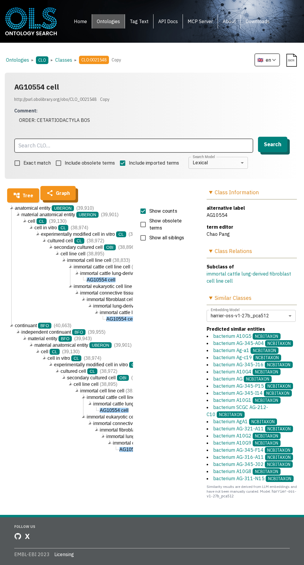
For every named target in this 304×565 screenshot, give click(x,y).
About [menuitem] (229, 21)
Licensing (64, 554)
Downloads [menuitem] (258, 21)
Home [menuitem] (80, 21)
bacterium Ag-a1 (244, 350)
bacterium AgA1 (244, 421)
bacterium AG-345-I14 (251, 393)
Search (272, 144)
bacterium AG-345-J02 (251, 464)
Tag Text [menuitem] (139, 21)
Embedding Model (225, 310)
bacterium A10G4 (245, 372)
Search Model (204, 157)
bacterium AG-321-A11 (252, 429)
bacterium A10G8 (245, 471)
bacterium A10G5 (245, 336)
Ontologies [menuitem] (108, 21)
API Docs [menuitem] (168, 21)
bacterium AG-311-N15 (252, 478)
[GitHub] (17, 536)
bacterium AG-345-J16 (251, 364)
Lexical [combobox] (200, 162)
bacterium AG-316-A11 (252, 457)
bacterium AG (241, 379)
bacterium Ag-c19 (246, 357)
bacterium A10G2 (245, 436)
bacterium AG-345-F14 (251, 450)
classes (63, 60)
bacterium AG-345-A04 (252, 343)
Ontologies (17, 60)
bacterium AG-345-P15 (252, 386)
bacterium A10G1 (245, 400)
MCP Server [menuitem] (200, 21)
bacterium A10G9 (245, 443)
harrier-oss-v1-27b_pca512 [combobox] (240, 316)
